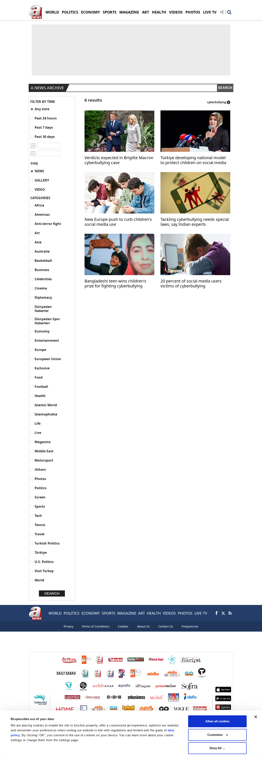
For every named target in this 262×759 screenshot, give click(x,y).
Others (40, 469)
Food (39, 377)
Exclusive (42, 368)
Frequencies (190, 626)
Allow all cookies (217, 721)
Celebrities (43, 279)
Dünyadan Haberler (43, 308)
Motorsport (44, 460)
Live (38, 432)
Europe (40, 349)
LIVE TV (210, 12)
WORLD (52, 12)
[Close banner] (255, 716)
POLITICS (70, 12)
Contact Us (165, 626)
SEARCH (225, 88)
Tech (38, 515)
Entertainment (47, 340)
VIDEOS (176, 12)
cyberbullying (216, 102)
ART (145, 12)
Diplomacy (43, 297)
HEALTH (159, 12)
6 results (93, 100)
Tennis (40, 525)
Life (38, 423)
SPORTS (109, 12)
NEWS (39, 171)
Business (42, 270)
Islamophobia (46, 414)
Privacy (68, 626)
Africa (39, 205)
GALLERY (42, 180)
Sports (40, 506)
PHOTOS (192, 12)
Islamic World (46, 405)
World (39, 580)
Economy (42, 331)
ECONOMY (90, 12)
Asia (38, 242)
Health (40, 396)
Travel (39, 534)
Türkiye (41, 552)
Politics (40, 488)
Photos (40, 479)
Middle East (44, 451)
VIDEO (40, 189)
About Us (143, 626)
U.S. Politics (44, 561)
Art (37, 233)
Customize (215, 734)
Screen (40, 497)
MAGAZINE (129, 12)
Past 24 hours (46, 118)
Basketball (43, 260)
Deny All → (217, 748)
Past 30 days (45, 136)
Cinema (41, 288)
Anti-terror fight (48, 223)
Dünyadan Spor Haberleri (47, 321)
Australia (42, 251)
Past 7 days (44, 127)
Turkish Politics (47, 543)
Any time (42, 109)
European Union (48, 359)
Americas (42, 214)
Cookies (123, 626)
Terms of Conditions (95, 626)
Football (41, 386)
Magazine (43, 442)
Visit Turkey (44, 571)
